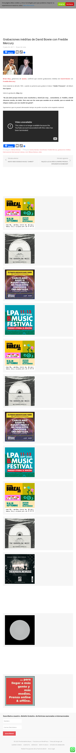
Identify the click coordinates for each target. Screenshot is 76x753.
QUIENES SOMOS (17, 745)
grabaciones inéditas (64, 150)
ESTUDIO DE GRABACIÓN (57, 745)
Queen (24, 79)
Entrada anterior (21, 160)
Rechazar (69, 4)
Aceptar (62, 4)
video (40, 152)
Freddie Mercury (9, 81)
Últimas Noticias (16, 150)
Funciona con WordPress (40, 741)
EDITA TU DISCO (43, 745)
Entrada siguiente (54, 161)
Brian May (7, 79)
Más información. (29, 5)
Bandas (36, 150)
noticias (22, 152)
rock (26, 152)
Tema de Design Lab (56, 741)
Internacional (7, 152)
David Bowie (65, 79)
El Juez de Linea (21, 47)
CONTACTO (26, 745)
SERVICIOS (34, 745)
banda (32, 150)
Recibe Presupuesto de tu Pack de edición (34, 749)
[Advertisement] (38, 20)
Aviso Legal (51, 749)
